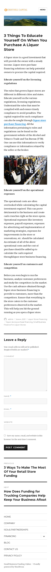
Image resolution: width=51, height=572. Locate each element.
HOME (7, 517)
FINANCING (10, 536)
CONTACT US (11, 549)
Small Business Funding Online (17, 564)
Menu (43, 10)
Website (8, 422)
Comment (9, 356)
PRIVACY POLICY (13, 555)
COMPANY (9, 523)
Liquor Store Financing (37, 319)
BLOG (7, 542)
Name (7, 396)
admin (10, 319)
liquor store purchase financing (19, 322)
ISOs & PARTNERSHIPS (16, 529)
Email (7, 409)
